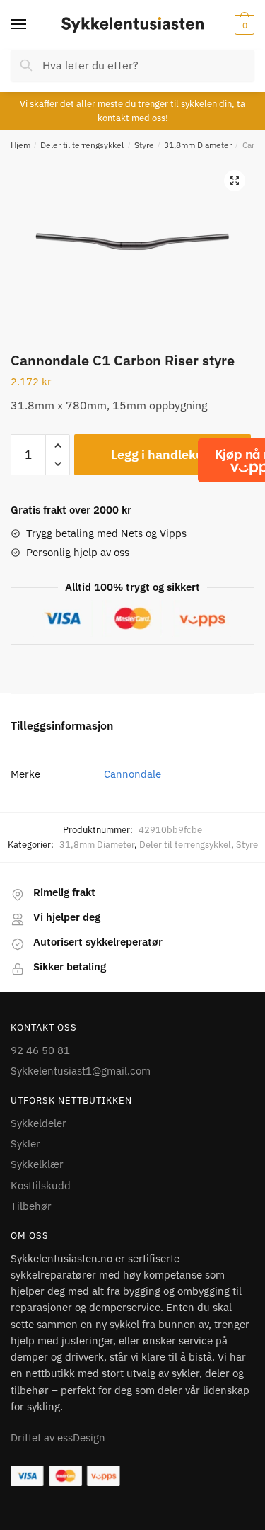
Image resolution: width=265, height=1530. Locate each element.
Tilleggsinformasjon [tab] (62, 725)
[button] (234, 180)
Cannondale (132, 774)
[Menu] (32, 24)
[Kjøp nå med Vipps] (252, 460)
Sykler (25, 1143)
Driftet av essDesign (58, 1437)
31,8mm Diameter (198, 145)
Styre (144, 145)
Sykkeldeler (38, 1123)
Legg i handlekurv (163, 454)
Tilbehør (31, 1206)
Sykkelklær (37, 1164)
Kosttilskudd (41, 1185)
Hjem (20, 145)
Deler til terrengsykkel (82, 145)
